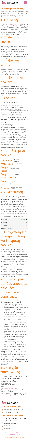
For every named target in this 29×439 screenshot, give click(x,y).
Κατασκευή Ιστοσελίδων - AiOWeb (14, 437)
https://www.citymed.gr (16, 24)
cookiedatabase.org (6, 395)
